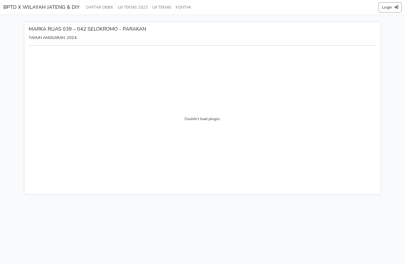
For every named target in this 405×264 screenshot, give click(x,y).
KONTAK (183, 7)
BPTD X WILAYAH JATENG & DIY (41, 7)
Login (387, 7)
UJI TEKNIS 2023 (133, 7)
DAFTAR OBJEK (100, 7)
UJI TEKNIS (161, 7)
